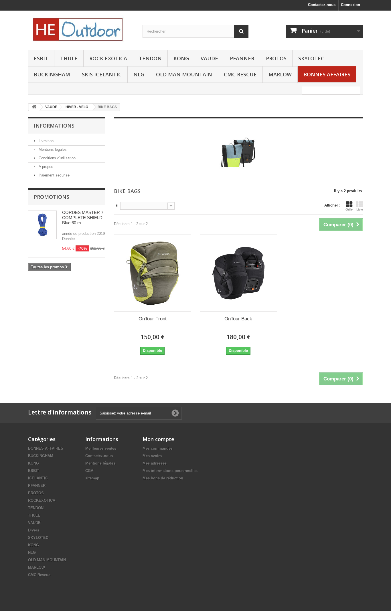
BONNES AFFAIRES (326, 74)
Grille (349, 209)
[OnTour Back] (238, 273)
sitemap (92, 478)
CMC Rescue (39, 575)
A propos (45, 166)
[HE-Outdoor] (81, 29)
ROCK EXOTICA (108, 58)
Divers (33, 530)
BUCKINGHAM (52, 74)
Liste (359, 209)
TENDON (150, 58)
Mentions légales (52, 149)
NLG (138, 74)
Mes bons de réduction (163, 478)
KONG (181, 58)
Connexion (350, 5)
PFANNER (242, 58)
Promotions (51, 196)
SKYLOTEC (311, 58)
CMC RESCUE (240, 74)
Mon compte (158, 439)
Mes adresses (155, 463)
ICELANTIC (38, 478)
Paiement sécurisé (53, 175)
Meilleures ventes (100, 448)
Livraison (45, 141)
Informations (54, 125)
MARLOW (280, 74)
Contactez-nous (321, 5)
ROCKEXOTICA (41, 500)
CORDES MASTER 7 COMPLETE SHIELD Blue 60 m (82, 217)
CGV (89, 471)
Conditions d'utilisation (56, 158)
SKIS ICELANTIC (102, 74)
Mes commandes (158, 448)
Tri (116, 205)
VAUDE (209, 58)
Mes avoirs (152, 456)
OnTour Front (153, 319)
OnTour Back (238, 319)
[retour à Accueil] (34, 107)
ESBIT (41, 58)
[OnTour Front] (152, 273)
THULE (69, 58)
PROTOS (276, 58)
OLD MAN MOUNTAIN (184, 74)
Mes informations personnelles (170, 471)
